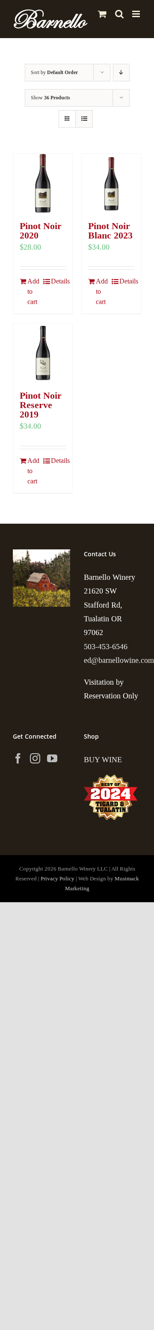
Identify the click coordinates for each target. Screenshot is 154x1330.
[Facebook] (18, 758)
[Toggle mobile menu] (136, 13)
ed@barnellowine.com (119, 660)
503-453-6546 (105, 646)
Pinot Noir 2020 (41, 231)
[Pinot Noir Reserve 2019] (42, 352)
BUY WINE (103, 759)
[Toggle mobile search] (119, 13)
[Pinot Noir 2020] (42, 183)
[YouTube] (52, 758)
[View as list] (84, 118)
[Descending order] (121, 72)
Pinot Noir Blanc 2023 (110, 231)
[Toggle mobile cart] (102, 13)
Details (58, 281)
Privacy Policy (57, 878)
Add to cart (33, 291)
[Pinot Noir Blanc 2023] (111, 183)
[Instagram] (35, 758)
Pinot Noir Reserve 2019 (41, 405)
